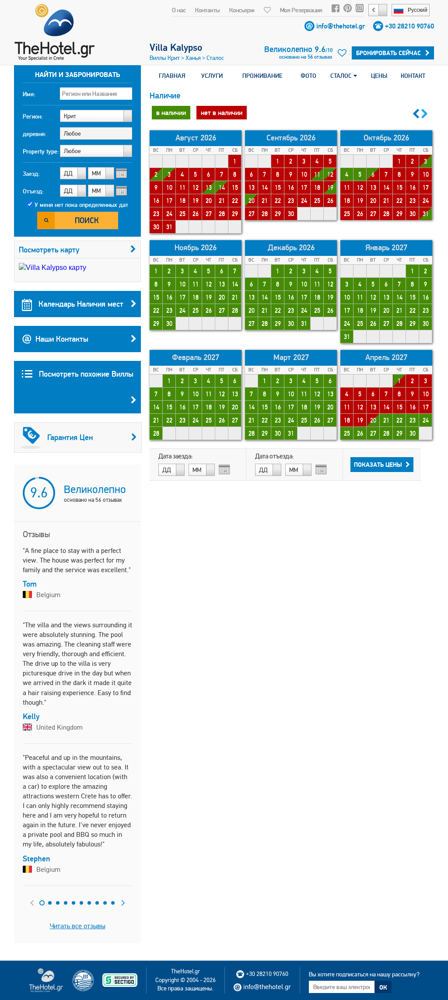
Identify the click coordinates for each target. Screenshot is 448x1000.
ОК (383, 987)
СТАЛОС (342, 76)
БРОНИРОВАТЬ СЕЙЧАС (388, 53)
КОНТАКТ (413, 76)
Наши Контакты (61, 339)
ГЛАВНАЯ (172, 76)
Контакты (207, 10)
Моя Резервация (301, 10)
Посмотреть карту (49, 250)
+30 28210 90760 (409, 26)
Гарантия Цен (70, 437)
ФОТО (308, 76)
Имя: (29, 94)
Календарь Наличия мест (79, 304)
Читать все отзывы (77, 926)
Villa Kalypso (176, 47)
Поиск (87, 220)
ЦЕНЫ (379, 76)
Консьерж (242, 10)
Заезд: (31, 174)
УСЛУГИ (212, 76)
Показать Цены (378, 465)
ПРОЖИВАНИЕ (262, 76)
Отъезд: (33, 191)
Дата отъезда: (274, 456)
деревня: (34, 134)
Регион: (33, 116)
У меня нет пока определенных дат (81, 205)
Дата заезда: (175, 456)
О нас (179, 10)
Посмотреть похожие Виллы (85, 374)
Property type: (41, 151)
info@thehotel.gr (340, 26)
